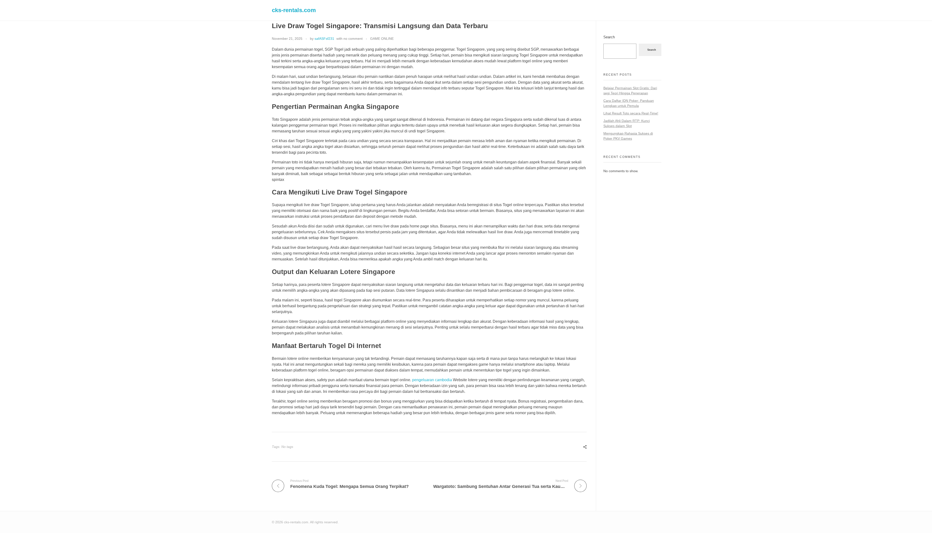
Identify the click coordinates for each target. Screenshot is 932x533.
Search (609, 37)
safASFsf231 (324, 38)
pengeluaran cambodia (432, 380)
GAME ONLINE (382, 38)
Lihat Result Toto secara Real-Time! (630, 113)
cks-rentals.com (294, 10)
